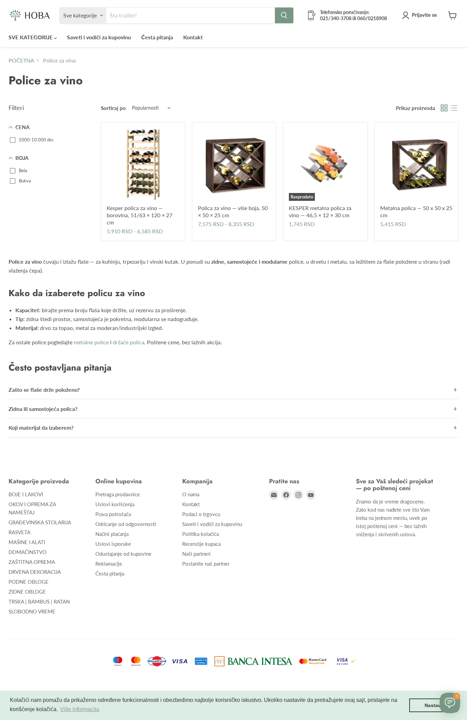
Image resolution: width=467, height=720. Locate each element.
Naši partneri (196, 554)
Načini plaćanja (112, 534)
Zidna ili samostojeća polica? (43, 408)
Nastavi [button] (433, 705)
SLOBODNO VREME (32, 611)
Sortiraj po (113, 108)
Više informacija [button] (79, 709)
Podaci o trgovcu (201, 514)
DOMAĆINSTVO (27, 552)
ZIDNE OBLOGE (27, 592)
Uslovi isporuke (113, 544)
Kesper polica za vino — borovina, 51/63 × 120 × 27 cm (139, 215)
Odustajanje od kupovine (123, 554)
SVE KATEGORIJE (31, 37)
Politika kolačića (200, 534)
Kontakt (193, 37)
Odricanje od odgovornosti (125, 524)
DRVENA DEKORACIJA (35, 572)
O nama (190, 494)
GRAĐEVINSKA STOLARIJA (40, 522)
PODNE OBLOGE (29, 582)
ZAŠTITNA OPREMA (32, 562)
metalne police (91, 342)
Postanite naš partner (205, 563)
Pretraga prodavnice (117, 494)
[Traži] (284, 15)
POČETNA (21, 60)
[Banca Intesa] (253, 661)
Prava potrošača (113, 514)
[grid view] (444, 108)
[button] (421, 15)
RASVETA (19, 532)
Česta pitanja (157, 37)
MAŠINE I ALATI (27, 542)
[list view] (453, 108)
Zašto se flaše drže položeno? (44, 389)
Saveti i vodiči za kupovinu (99, 37)
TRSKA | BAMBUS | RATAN (39, 601)
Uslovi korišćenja (114, 504)
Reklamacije (108, 563)
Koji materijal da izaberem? (41, 427)
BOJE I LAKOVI (26, 494)
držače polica (128, 342)
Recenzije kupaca (201, 544)
